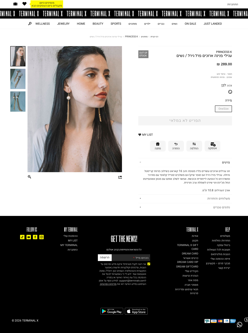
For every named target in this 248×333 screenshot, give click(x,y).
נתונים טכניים (221, 207)
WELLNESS (42, 23)
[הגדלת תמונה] (29, 177)
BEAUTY (98, 23)
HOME (81, 23)
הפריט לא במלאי (185, 120)
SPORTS (116, 23)
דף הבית (154, 36)
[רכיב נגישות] (245, 319)
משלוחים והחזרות (218, 198)
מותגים (133, 23)
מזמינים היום (46, 2)
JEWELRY (63, 23)
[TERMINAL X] (124, 13)
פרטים (226, 162)
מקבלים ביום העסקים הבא (47, 5)
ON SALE (190, 23)
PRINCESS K (131, 36)
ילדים (147, 23)
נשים (174, 23)
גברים (161, 23)
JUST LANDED (213, 23)
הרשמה (104, 257)
